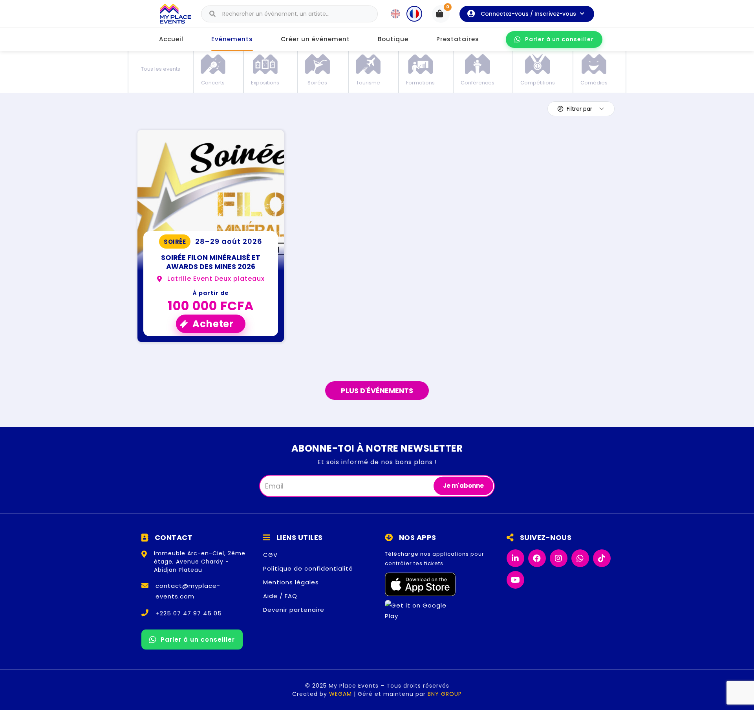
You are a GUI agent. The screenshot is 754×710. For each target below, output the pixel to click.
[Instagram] (558, 558)
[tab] (160, 70)
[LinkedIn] (515, 558)
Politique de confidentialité (308, 568)
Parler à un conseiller (559, 39)
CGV (270, 555)
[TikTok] (602, 558)
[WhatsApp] (580, 558)
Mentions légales (291, 582)
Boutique (393, 39)
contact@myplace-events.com (188, 591)
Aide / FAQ (280, 596)
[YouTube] (515, 580)
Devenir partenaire (293, 610)
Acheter (213, 323)
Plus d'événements (377, 390)
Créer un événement (315, 39)
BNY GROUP (445, 694)
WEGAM (340, 694)
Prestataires (457, 39)
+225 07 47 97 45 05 (189, 613)
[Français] (414, 14)
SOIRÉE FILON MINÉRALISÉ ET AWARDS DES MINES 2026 (210, 262)
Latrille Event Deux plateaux (216, 278)
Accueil (171, 39)
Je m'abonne (463, 485)
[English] (395, 14)
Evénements (232, 39)
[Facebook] (537, 558)
